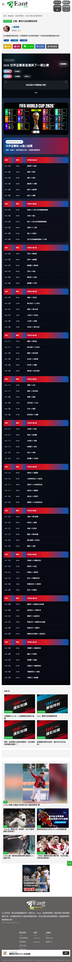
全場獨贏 (7, 76)
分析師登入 (66, 8)
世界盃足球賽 (41, 853)
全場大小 (27, 76)
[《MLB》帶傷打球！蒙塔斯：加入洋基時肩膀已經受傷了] (19, 818)
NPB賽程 (15, 40)
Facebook (36, 938)
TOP (69, 863)
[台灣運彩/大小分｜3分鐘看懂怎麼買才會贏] (19, 703)
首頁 (4, 16)
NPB (7, 40)
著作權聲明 (23, 938)
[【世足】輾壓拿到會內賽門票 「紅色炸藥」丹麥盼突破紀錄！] (53, 844)
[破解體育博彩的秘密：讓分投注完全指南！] (52, 729)
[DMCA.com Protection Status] (36, 908)
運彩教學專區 (19, 16)
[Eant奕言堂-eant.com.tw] (17, 4)
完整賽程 (63, 64)
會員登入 (66, 2)
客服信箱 (22, 949)
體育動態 (11, 16)
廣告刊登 (22, 946)
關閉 (66, 953)
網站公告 (49, 938)
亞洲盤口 (17, 71)
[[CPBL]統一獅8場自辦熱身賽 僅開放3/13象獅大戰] (19, 844)
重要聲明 (22, 942)
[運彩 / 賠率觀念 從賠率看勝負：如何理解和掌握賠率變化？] (19, 729)
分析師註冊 (57, 8)
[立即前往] (36, 878)
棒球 (5, 802)
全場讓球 (17, 76)
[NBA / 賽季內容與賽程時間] (52, 703)
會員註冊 (57, 2)
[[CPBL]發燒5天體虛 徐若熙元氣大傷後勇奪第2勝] (36, 783)
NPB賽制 (24, 40)
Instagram (36, 942)
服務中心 (49, 942)
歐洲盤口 (7, 71)
